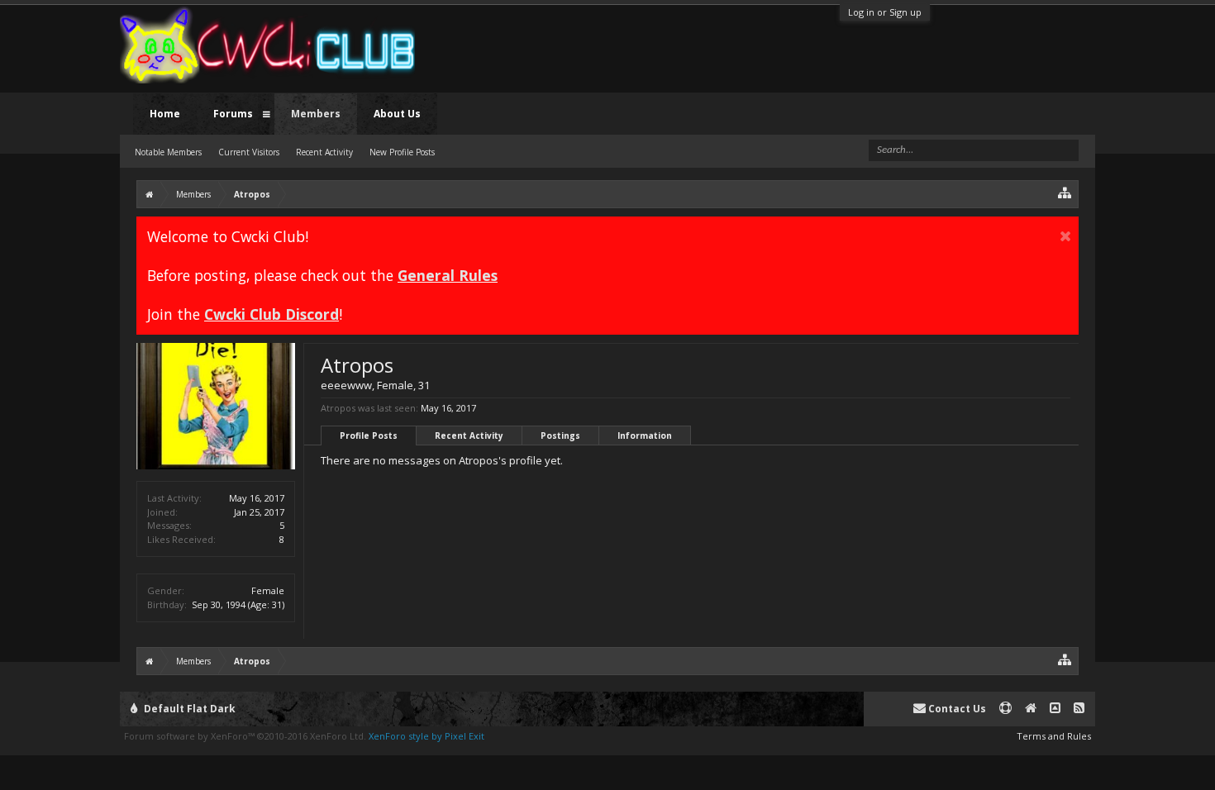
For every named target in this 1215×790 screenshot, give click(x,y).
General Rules (448, 275)
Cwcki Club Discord (271, 314)
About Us (397, 114)
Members (316, 114)
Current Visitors (248, 152)
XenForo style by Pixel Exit (426, 736)
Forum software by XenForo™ (245, 736)
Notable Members (168, 152)
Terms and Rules (1054, 736)
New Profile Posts (402, 152)
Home (165, 114)
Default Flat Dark (188, 709)
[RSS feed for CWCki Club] (1079, 708)
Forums (233, 114)
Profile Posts (369, 435)
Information (644, 435)
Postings (560, 435)
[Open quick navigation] (1065, 192)
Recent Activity (469, 435)
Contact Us (956, 709)
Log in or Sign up (885, 12)
